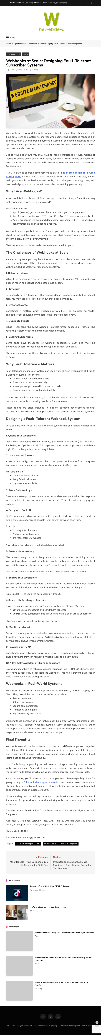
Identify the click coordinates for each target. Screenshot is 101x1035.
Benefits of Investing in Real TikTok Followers (49, 886)
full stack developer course (39, 782)
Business (38, 964)
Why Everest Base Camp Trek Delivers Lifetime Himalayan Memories (38, 3)
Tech (26, 54)
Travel (37, 936)
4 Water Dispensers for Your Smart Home (48, 907)
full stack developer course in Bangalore (60, 844)
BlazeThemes (88, 1025)
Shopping (38, 989)
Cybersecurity (14, 54)
